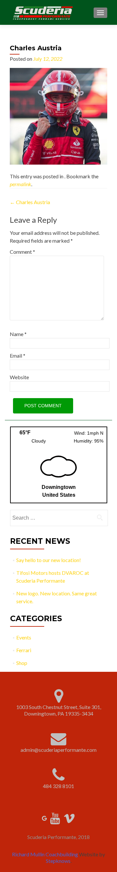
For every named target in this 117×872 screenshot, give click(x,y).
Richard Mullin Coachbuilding (45, 854)
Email (17, 355)
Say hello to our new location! (48, 560)
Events (23, 637)
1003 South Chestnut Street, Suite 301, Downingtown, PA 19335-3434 (58, 710)
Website (19, 377)
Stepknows (58, 861)
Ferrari (23, 650)
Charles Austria (30, 202)
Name (18, 334)
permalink (20, 184)
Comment (22, 252)
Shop (21, 663)
